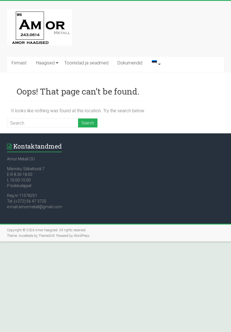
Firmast (19, 63)
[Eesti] (154, 64)
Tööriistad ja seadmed (86, 63)
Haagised (45, 63)
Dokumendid (129, 63)
